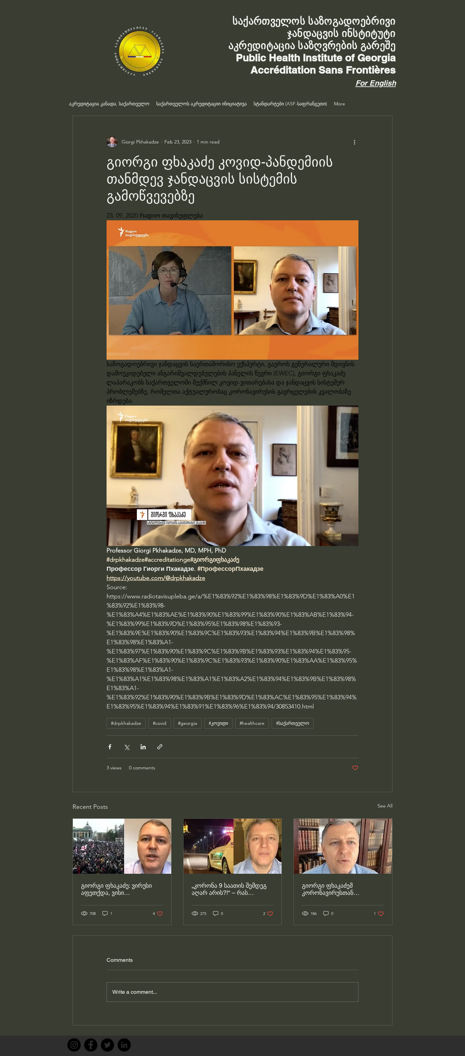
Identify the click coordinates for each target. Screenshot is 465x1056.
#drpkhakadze (126, 723)
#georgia (187, 723)
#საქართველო (292, 723)
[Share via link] (160, 747)
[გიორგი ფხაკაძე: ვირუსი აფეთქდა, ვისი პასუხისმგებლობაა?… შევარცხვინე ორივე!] (122, 846)
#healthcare (252, 723)
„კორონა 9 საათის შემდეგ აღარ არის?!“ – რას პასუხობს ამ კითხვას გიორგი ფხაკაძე (229, 889)
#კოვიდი (218, 723)
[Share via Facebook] (110, 747)
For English (375, 83)
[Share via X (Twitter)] (126, 747)
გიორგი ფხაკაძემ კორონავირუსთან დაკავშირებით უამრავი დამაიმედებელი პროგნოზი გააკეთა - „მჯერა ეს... (341, 889)
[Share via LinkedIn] (143, 747)
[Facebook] (90, 1045)
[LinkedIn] (124, 1045)
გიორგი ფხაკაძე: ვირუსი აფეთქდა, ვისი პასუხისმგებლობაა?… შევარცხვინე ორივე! (116, 889)
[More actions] (354, 142)
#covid (159, 723)
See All (385, 806)
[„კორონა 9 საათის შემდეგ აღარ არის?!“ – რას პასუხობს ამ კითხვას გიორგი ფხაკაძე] (232, 846)
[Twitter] (107, 1045)
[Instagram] (74, 1045)
